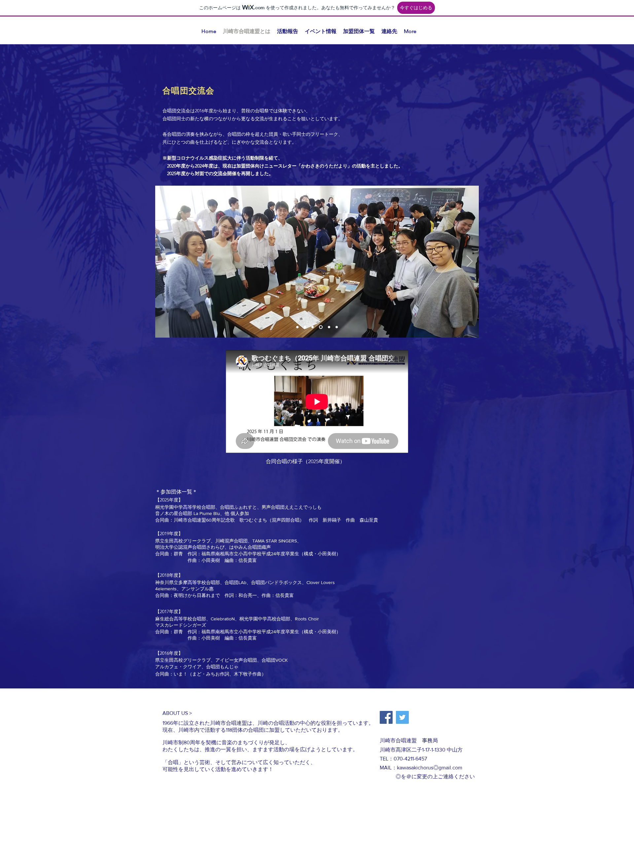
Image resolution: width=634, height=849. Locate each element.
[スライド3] (312, 327)
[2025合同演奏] (328, 327)
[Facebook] (386, 717)
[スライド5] (320, 327)
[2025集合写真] (297, 327)
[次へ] (470, 261)
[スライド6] (336, 327)
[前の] (164, 261)
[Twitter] (402, 717)
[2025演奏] (305, 327)
